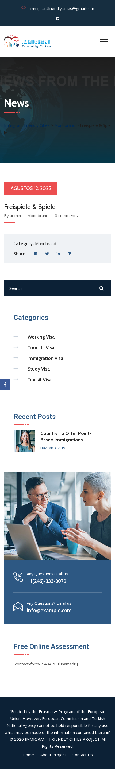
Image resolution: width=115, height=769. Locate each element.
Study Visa (39, 369)
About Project (53, 754)
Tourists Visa (41, 348)
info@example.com (49, 610)
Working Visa (41, 337)
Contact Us (82, 754)
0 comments (66, 215)
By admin (12, 215)
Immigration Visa (45, 358)
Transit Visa (39, 380)
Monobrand (37, 215)
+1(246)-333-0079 (46, 581)
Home (28, 754)
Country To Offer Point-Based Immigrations (66, 436)
